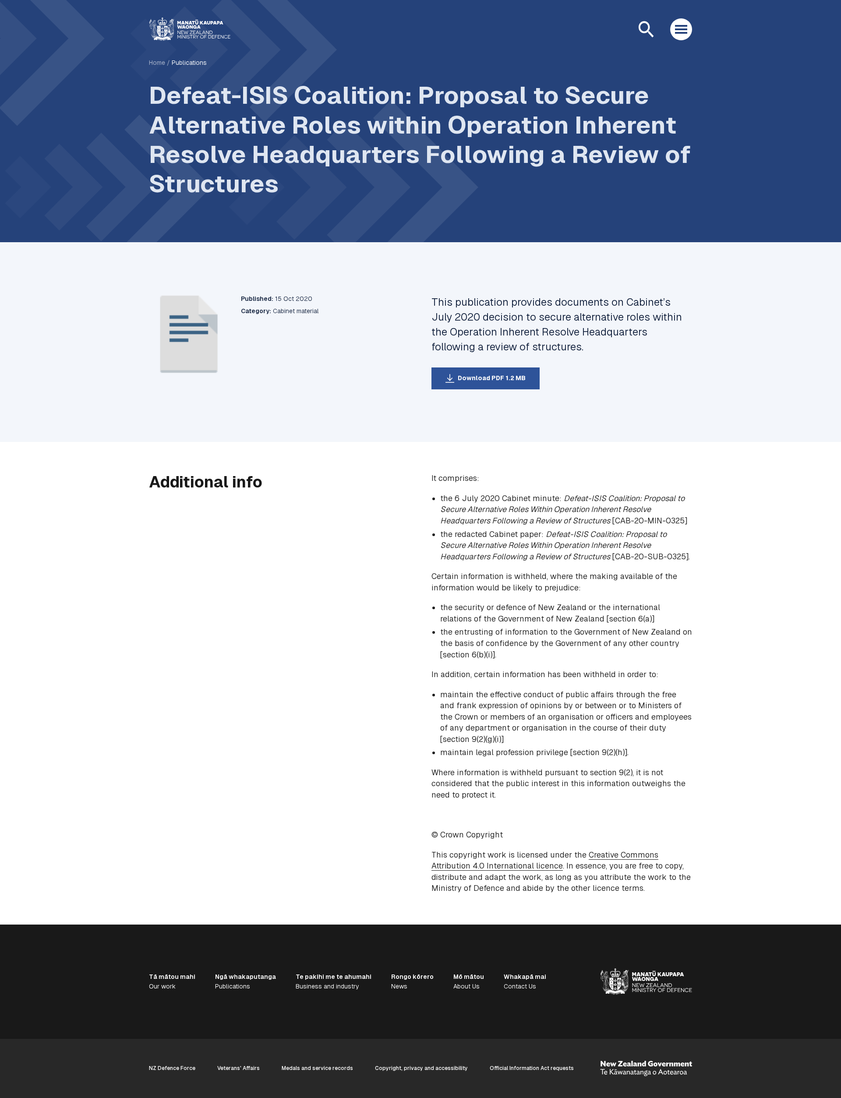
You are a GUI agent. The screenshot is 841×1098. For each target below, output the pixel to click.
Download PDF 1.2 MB (492, 377)
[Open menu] (681, 29)
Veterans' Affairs (238, 1068)
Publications (189, 62)
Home (157, 62)
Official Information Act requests (532, 1068)
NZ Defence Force (172, 1068)
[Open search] (646, 29)
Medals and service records (317, 1068)
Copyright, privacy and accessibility (421, 1068)
